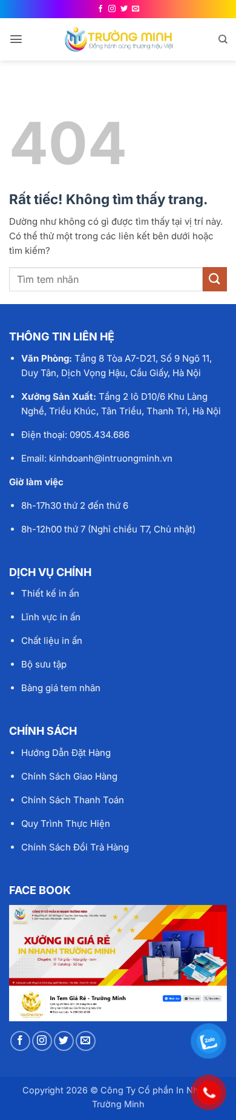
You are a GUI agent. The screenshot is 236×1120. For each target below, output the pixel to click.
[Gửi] (215, 279)
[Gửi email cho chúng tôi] (135, 9)
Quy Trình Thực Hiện (65, 823)
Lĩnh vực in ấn (50, 617)
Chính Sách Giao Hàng (69, 776)
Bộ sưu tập (44, 664)
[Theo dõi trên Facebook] (100, 9)
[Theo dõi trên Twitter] (124, 9)
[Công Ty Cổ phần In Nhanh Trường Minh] (119, 39)
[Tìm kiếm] (222, 39)
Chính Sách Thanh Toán (72, 800)
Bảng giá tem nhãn (60, 688)
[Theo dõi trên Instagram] (112, 9)
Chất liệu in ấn (51, 640)
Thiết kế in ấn (50, 593)
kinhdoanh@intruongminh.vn (110, 458)
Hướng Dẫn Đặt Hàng (66, 752)
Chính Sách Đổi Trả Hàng (75, 847)
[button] (16, 39)
